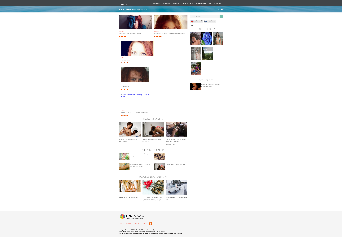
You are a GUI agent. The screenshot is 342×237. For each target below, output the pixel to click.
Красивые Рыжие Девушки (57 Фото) (130, 33)
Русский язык (211, 21)
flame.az (144, 223)
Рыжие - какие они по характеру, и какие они (135, 113)
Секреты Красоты (188, 3)
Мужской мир (166, 3)
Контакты (128, 223)
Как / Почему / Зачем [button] (215, 3)
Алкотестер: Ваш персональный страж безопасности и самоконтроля (176, 142)
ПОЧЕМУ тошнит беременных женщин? (175, 164)
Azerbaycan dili (198, 21)
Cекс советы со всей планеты (128, 197)
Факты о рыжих (125, 60)
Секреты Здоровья (200, 3)
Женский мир (176, 3)
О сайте (121, 223)
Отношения (156, 3)
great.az (136, 223)
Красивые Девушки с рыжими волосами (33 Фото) (169, 33)
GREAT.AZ (124, 4)
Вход (221, 9)
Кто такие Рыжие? (126, 86)
